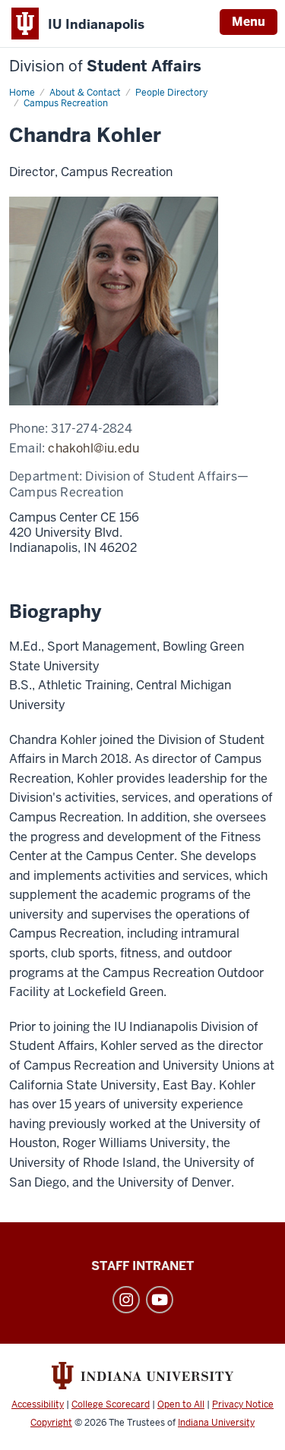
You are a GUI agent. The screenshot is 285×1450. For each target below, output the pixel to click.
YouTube (159, 1299)
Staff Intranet (142, 1266)
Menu (248, 22)
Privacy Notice (243, 1404)
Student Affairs (105, 66)
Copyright (51, 1423)
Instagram (126, 1299)
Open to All (180, 1404)
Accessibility (37, 1404)
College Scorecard (110, 1404)
